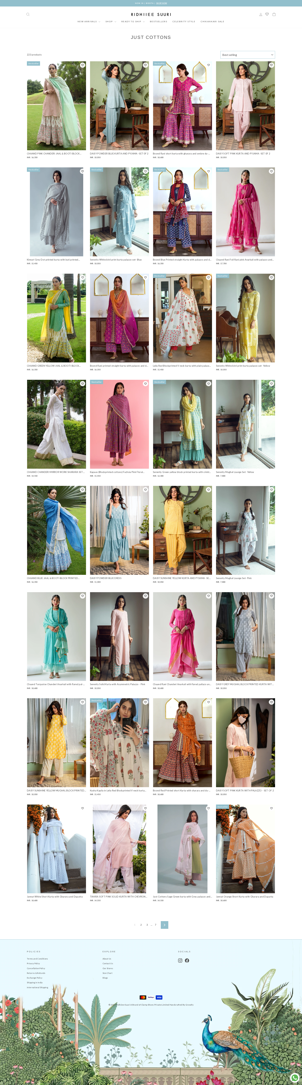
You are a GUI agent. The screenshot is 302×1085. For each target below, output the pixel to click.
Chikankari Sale (212, 21)
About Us (107, 959)
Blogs (105, 978)
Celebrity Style (183, 21)
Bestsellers (158, 21)
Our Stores (108, 968)
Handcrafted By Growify (181, 1004)
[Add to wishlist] (82, 65)
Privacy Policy (33, 963)
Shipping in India (35, 982)
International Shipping (37, 987)
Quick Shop (56, 146)
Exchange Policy (34, 978)
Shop (110, 21)
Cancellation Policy (36, 968)
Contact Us (108, 963)
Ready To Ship (131, 21)
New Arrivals (88, 21)
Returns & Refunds (36, 973)
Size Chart (107, 973)
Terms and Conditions (37, 959)
